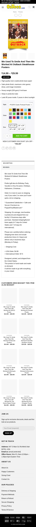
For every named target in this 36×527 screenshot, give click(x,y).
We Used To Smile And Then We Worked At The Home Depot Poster (9, 400)
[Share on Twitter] (7, 148)
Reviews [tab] (6, 167)
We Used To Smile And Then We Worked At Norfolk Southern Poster (27, 340)
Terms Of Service (8, 510)
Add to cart (22, 136)
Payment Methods (8, 494)
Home (14, 12)
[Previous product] (20, 15)
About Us (5, 468)
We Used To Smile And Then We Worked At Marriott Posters (9, 340)
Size (4, 127)
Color (4, 115)
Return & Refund (7, 498)
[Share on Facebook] (3, 148)
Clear (31, 102)
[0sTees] (15, 7)
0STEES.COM (20, 524)
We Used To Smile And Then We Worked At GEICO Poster (9, 309)
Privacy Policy (7, 506)
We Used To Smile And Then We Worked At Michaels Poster (9, 370)
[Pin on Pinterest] (14, 148)
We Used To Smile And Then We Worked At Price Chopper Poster (27, 400)
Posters (20, 12)
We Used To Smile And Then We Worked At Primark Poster (27, 309)
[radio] (10, 110)
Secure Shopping (8, 502)
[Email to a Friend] (10, 148)
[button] (3, 7)
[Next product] (16, 15)
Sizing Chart (6, 475)
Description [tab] (7, 163)
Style (4, 104)
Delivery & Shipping (9, 491)
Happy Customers (8, 471)
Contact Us (5, 479)
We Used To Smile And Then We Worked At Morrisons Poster (26, 370)
